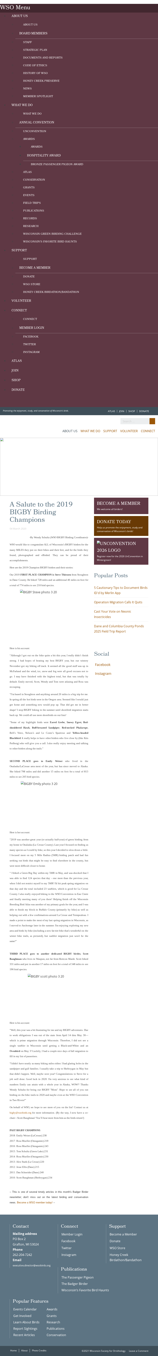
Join (15, 370)
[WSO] (24, 428)
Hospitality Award (44, 155)
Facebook (30, 337)
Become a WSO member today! (35, 1202)
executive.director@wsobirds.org (31, 1265)
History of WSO (35, 73)
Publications (33, 211)
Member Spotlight (38, 96)
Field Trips (32, 203)
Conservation (34, 180)
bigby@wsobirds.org (20, 1112)
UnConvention (34, 131)
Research (31, 226)
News (27, 89)
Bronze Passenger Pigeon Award (57, 164)
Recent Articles (24, 1335)
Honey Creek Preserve (41, 81)
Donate (29, 277)
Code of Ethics (35, 66)
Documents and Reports (43, 58)
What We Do (22, 105)
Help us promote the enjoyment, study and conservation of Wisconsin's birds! (119, 526)
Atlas (27, 172)
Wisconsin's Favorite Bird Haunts (50, 242)
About (24, 1350)
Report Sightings (25, 1328)
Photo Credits (39, 1350)
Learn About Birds (26, 1322)
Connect (19, 310)
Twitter (29, 345)
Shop (16, 380)
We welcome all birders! (118, 505)
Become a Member (34, 268)
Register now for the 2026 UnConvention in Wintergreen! (120, 558)
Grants (29, 188)
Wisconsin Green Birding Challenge (52, 234)
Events (28, 195)
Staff (27, 42)
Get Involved (22, 1316)
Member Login (31, 328)
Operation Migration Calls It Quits (118, 602)
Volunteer (21, 301)
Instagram (31, 352)
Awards (29, 139)
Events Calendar (25, 1309)
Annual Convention (36, 122)
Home (13, 1350)
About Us (20, 16)
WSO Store (31, 284)
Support (19, 250)
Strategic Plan (35, 50)
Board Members (33, 33)
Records (30, 219)
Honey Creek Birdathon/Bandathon (51, 292)
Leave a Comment (138, 1351)
